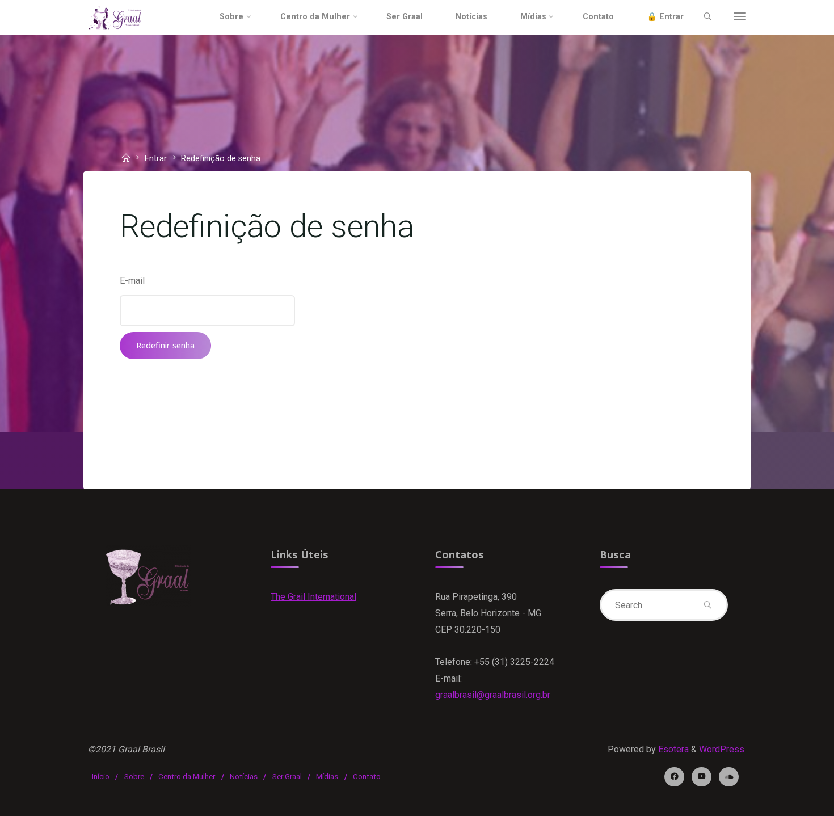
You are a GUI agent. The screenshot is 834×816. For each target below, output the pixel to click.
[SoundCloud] (729, 777)
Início (100, 776)
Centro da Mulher (186, 776)
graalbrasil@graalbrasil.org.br (492, 694)
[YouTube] (701, 777)
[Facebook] (674, 777)
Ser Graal (287, 776)
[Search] (707, 17)
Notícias (244, 776)
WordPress (721, 749)
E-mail (132, 280)
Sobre (134, 776)
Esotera (672, 749)
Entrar (156, 159)
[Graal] (115, 16)
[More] (740, 17)
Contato (367, 776)
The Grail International (313, 596)
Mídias (327, 776)
